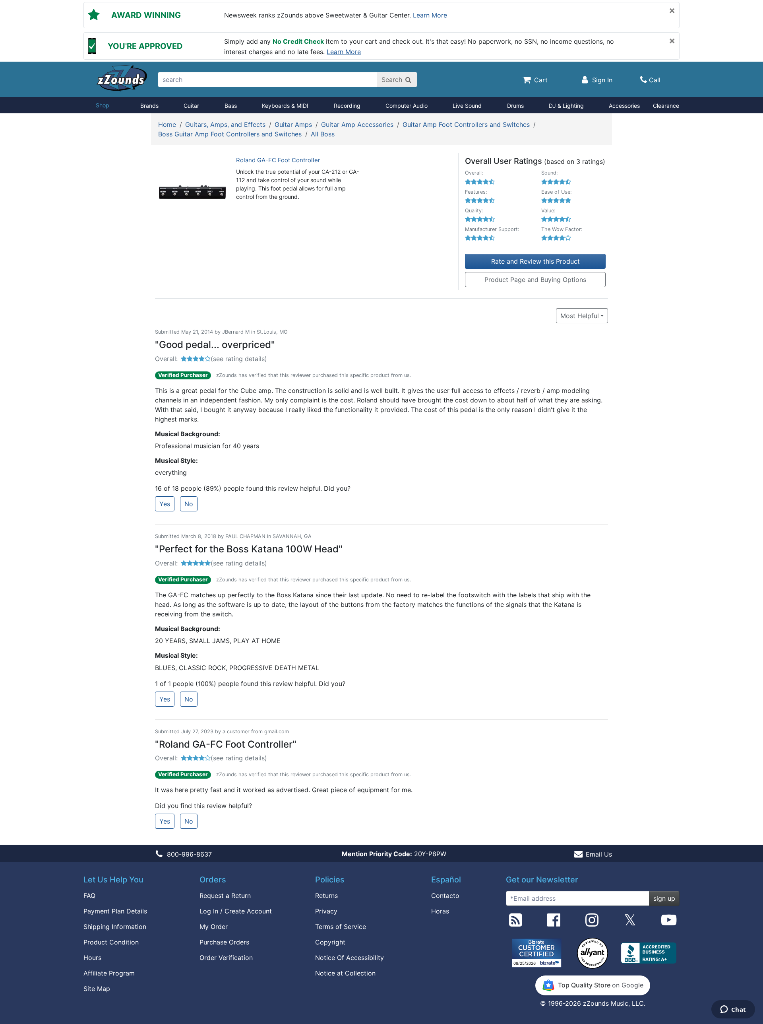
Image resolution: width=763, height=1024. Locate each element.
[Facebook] (553, 923)
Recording (347, 105)
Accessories (624, 105)
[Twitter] (630, 923)
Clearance (666, 105)
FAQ (89, 896)
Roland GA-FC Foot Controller (278, 160)
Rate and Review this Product (535, 261)
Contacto (445, 896)
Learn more (430, 15)
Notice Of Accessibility (349, 958)
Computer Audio (406, 105)
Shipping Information (114, 927)
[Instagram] (591, 923)
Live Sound (467, 105)
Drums (515, 105)
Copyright (330, 942)
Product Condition (111, 942)
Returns (326, 896)
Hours (92, 958)
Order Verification (226, 958)
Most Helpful (579, 316)
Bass (231, 105)
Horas (440, 911)
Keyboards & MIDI (285, 105)
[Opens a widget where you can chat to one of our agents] (733, 1010)
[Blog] (515, 923)
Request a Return (225, 896)
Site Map (96, 989)
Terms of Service (340, 927)
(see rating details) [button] (239, 359)
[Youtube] (668, 923)
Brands (149, 105)
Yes (164, 504)
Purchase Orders (224, 942)
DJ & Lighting (566, 105)
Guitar (191, 105)
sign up (664, 898)
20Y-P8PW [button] (394, 854)
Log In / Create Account (235, 911)
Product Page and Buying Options (535, 280)
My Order (213, 927)
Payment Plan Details (115, 911)
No (188, 504)
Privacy (326, 911)
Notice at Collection (345, 973)
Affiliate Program (109, 973)
